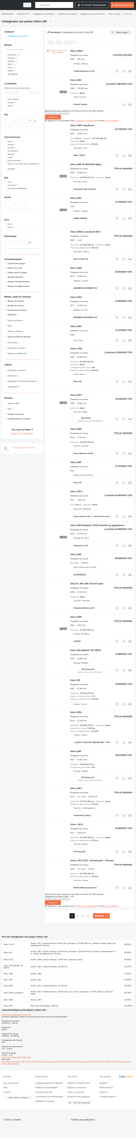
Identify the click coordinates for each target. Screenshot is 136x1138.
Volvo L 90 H (76, 824)
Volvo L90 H (76, 491)
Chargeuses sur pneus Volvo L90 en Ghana (20, 1061)
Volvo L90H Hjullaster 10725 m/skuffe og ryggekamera (97, 525)
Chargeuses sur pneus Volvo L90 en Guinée (93, 1061)
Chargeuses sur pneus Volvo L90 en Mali (56, 1061)
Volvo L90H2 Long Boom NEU (85, 232)
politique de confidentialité (86, 120)
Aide (5, 1087)
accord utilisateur (111, 120)
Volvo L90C (76, 80)
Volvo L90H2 (76, 51)
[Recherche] (37, 5)
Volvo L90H (76, 268)
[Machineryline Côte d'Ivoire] (11, 5)
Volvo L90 (75, 680)
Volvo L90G (76, 712)
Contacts (7, 1092)
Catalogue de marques (45, 1101)
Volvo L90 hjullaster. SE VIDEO (85, 650)
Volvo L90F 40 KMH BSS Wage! (86, 164)
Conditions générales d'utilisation (49, 1083)
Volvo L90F (75, 462)
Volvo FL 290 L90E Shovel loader (86, 584)
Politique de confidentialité (46, 1087)
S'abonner (53, 117)
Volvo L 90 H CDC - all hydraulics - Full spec (92, 860)
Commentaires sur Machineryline (49, 1097)
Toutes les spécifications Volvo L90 (16, 1014)
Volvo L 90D (76, 348)
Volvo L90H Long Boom (82, 125)
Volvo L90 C (76, 395)
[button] (123, 71)
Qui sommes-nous (11, 1083)
